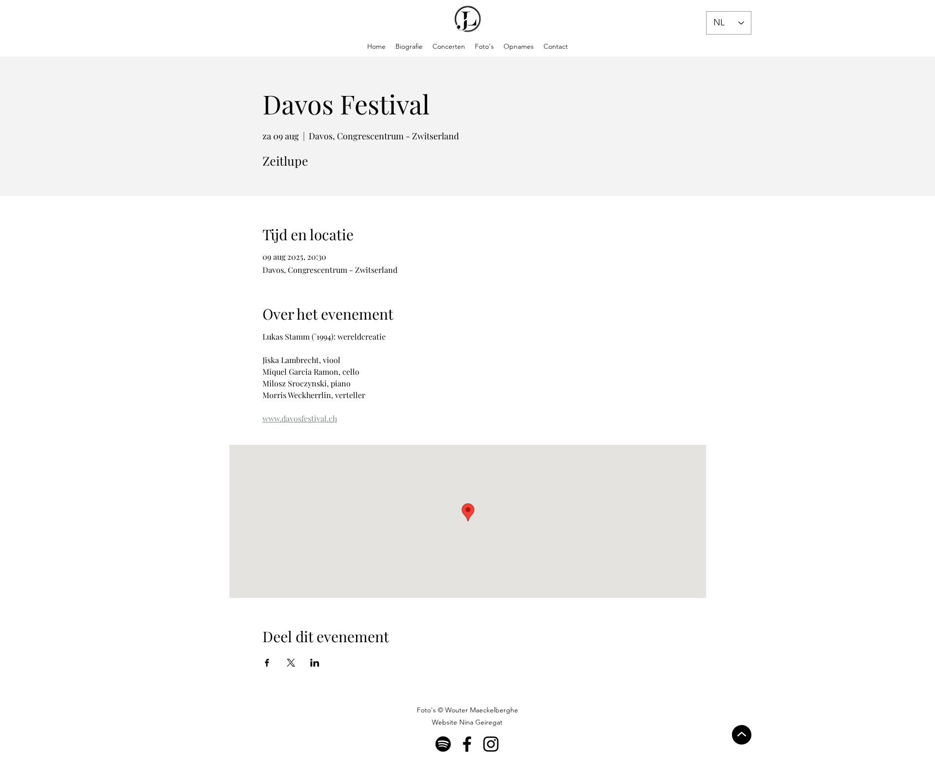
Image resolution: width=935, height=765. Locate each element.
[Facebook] (467, 744)
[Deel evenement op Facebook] (267, 663)
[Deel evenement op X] (291, 663)
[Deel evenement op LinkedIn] (314, 663)
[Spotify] (443, 744)
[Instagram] (491, 744)
